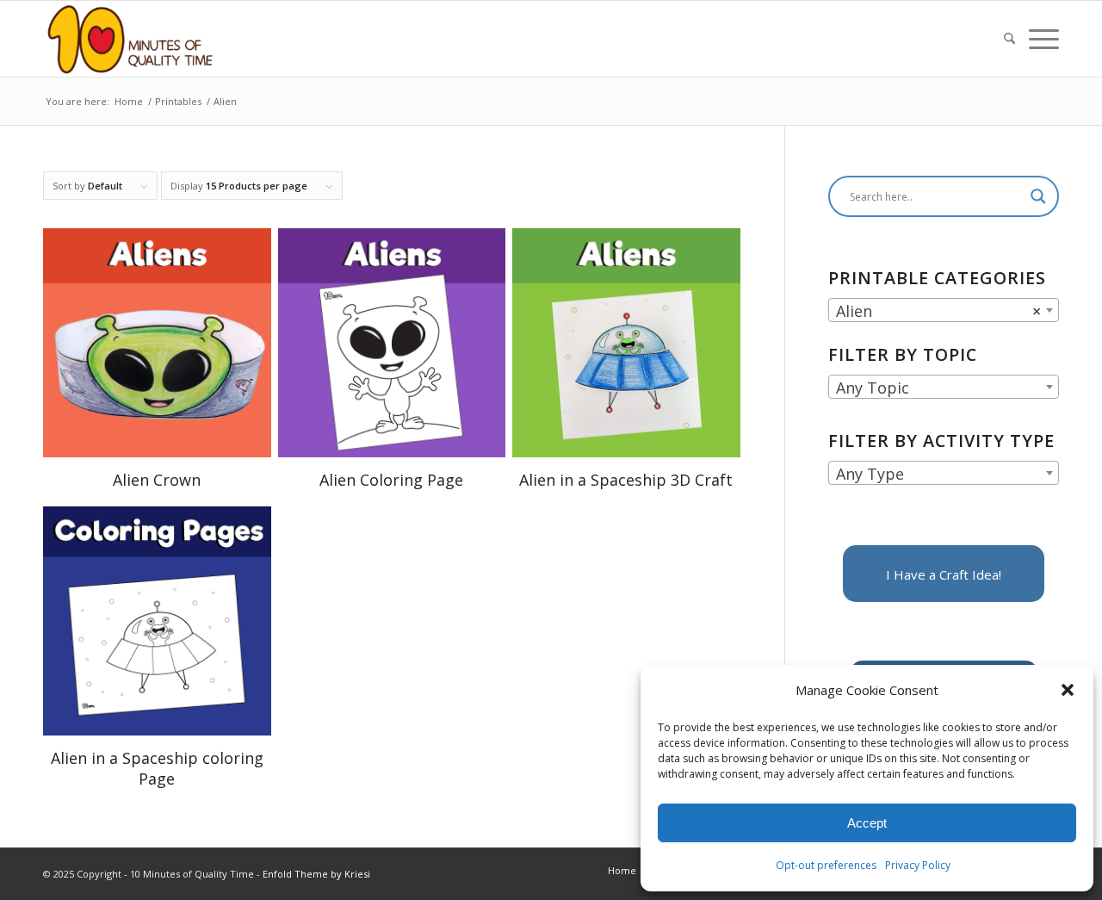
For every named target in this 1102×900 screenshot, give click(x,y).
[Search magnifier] (1038, 196)
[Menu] (1040, 39)
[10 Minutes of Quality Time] (130, 39)
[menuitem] (1009, 39)
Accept (867, 823)
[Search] (1009, 39)
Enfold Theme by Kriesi (316, 873)
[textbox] (943, 388)
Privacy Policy (917, 865)
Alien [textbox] (938, 311)
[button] (1067, 689)
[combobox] (943, 310)
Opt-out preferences (826, 865)
